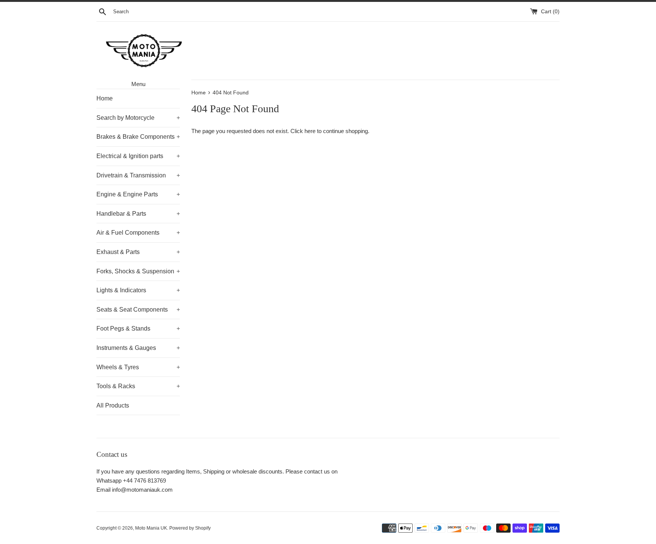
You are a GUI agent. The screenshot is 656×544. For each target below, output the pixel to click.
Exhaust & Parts (138, 252)
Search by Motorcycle (138, 117)
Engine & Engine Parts (138, 194)
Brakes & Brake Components (138, 136)
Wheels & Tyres (138, 367)
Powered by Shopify (190, 528)
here (309, 131)
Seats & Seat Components (138, 309)
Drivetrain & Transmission (138, 175)
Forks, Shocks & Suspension (138, 271)
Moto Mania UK (151, 528)
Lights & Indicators (138, 290)
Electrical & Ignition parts (138, 156)
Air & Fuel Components (138, 232)
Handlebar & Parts (138, 213)
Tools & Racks (138, 386)
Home (104, 98)
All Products (112, 405)
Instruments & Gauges (138, 348)
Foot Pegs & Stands (138, 328)
